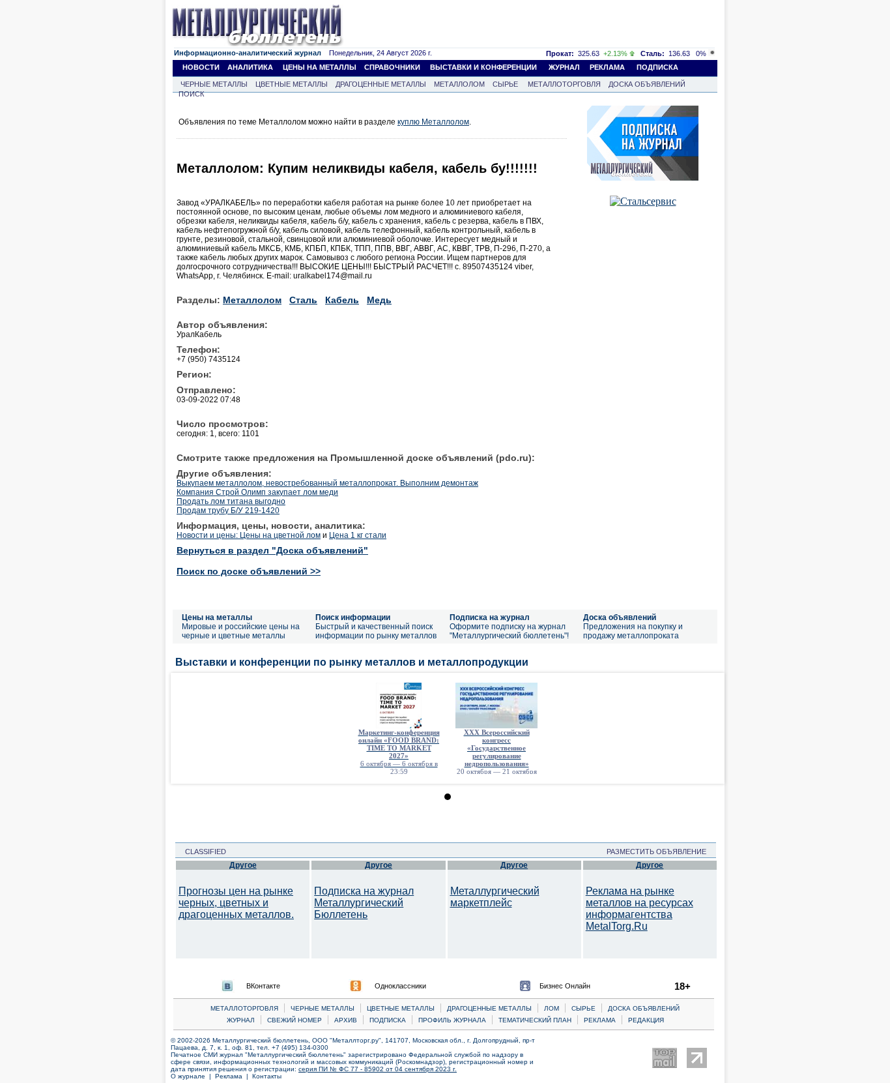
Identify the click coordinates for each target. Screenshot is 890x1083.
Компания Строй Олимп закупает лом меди (257, 492)
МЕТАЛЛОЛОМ (459, 84)
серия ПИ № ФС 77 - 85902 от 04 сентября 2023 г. (377, 1069)
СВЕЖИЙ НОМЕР (294, 1020)
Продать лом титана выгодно (231, 501)
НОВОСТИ (201, 67)
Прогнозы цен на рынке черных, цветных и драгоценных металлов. (236, 902)
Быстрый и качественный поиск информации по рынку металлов (376, 631)
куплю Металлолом (433, 121)
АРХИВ (345, 1020)
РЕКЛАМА (607, 67)
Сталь (303, 300)
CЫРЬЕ (583, 1008)
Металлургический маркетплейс (494, 896)
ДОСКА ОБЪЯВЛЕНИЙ (647, 84)
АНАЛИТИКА (250, 67)
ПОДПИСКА (657, 67)
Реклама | (233, 1076)
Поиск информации (352, 617)
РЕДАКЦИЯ (646, 1020)
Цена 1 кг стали (357, 535)
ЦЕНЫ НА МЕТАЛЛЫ (319, 67)
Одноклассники (400, 986)
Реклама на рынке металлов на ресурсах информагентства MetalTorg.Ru (639, 908)
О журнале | (193, 1076)
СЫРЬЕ (505, 84)
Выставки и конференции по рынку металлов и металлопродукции (351, 662)
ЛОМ (551, 1008)
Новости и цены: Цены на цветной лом (249, 535)
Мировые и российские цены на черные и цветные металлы (241, 631)
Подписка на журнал (490, 617)
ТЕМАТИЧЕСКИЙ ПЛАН (534, 1020)
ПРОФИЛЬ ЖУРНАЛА (452, 1020)
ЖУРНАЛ (564, 67)
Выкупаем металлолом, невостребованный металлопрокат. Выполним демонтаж (327, 483)
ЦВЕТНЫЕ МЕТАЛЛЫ (291, 84)
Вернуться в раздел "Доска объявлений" (272, 550)
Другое (243, 865)
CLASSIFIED (201, 851)
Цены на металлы (217, 617)
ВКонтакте (263, 986)
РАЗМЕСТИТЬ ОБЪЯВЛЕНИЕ (660, 851)
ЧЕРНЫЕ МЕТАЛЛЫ (214, 84)
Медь (379, 300)
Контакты (266, 1076)
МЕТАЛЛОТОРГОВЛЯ (564, 84)
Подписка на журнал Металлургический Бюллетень (364, 902)
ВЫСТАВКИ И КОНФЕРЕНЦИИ (483, 67)
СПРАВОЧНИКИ (392, 67)
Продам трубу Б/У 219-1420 (228, 510)
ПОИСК (191, 94)
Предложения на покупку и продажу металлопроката (633, 631)
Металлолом (252, 300)
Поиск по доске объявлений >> (249, 571)
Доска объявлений (619, 617)
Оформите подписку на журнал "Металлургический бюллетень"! (509, 631)
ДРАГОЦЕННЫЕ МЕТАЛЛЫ (381, 84)
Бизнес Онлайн (564, 986)
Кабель (342, 300)
